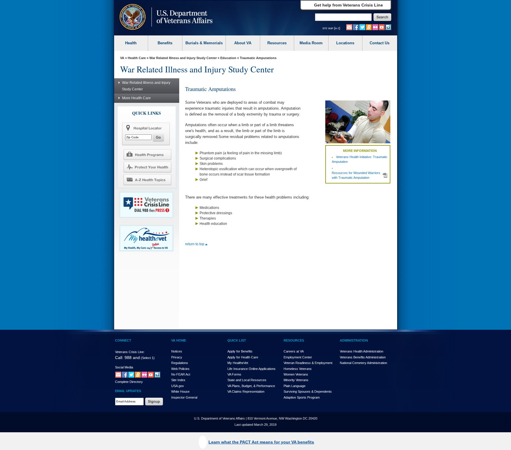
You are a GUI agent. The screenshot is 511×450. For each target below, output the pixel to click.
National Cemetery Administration (363, 363)
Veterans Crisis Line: (130, 352)
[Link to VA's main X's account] (131, 374)
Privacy (176, 357)
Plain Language (294, 386)
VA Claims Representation (245, 391)
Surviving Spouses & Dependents (308, 391)
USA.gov (177, 386)
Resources (277, 43)
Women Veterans (296, 374)
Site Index (178, 380)
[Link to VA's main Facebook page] (355, 27)
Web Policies (180, 369)
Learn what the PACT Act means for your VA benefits (261, 442)
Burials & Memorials (204, 43)
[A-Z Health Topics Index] (147, 180)
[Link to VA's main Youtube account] (382, 27)
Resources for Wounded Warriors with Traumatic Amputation (356, 175)
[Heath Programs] (147, 154)
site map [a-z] (331, 28)
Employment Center (298, 357)
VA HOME (178, 340)
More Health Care (136, 98)
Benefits (165, 43)
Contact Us (379, 43)
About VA (242, 43)
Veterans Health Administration (361, 351)
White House (180, 391)
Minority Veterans (296, 380)
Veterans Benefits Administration (363, 357)
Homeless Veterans (298, 369)
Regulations (179, 363)
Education (228, 58)
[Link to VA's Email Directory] (349, 27)
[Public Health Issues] (147, 167)
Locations (345, 43)
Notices (176, 351)
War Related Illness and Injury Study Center (183, 58)
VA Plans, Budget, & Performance (251, 386)
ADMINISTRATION (354, 340)
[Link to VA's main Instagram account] (388, 27)
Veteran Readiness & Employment (308, 363)
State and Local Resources (246, 380)
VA (122, 58)
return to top (195, 244)
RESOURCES (294, 340)
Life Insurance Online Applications (251, 369)
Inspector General (184, 397)
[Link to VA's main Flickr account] (375, 27)
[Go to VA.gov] (164, 17)
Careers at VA (294, 351)
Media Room (311, 43)
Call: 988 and (127, 357)
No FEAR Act (180, 374)
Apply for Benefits (240, 351)
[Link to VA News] (369, 27)
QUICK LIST (236, 340)
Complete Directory (129, 382)
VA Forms (234, 374)
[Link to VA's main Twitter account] (362, 27)
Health (131, 43)
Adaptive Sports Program (302, 397)
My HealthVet (237, 363)
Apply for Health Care (242, 357)
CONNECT (123, 340)
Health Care (137, 58)
